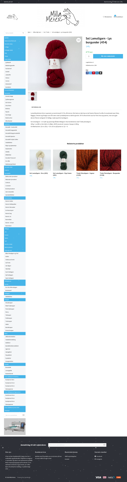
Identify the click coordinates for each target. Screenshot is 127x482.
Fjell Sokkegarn (9, 275)
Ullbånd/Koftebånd (10, 336)
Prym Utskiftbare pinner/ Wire (12, 407)
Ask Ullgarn (8, 265)
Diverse (6, 235)
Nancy (7, 312)
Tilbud (6, 56)
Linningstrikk (8, 370)
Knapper (7, 299)
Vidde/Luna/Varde (9, 259)
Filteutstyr (7, 410)
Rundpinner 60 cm (10, 383)
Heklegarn (7, 293)
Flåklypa (7, 229)
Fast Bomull (8, 68)
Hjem (29, 32)
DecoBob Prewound (10, 158)
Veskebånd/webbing (10, 339)
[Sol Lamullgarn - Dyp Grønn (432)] (63, 160)
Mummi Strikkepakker (10, 204)
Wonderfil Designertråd (11, 130)
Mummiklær (8, 219)
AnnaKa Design (9, 96)
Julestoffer (8, 75)
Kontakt (67, 459)
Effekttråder (8, 155)
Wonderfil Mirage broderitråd (12, 133)
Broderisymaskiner (10, 188)
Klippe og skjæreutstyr (10, 145)
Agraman (7, 349)
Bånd (6, 333)
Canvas (7, 81)
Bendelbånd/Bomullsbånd (12, 346)
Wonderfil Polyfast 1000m (11, 139)
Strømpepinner (9, 389)
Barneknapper (8, 327)
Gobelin (7, 71)
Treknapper (8, 315)
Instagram (99, 459)
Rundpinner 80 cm (10, 386)
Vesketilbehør (8, 142)
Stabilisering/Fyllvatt (10, 164)
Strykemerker (8, 148)
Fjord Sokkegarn (9, 272)
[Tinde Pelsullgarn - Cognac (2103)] (87, 160)
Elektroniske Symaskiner (11, 176)
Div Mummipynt (9, 210)
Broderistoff (8, 290)
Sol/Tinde (7, 262)
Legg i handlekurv (109, 56)
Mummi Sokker (9, 201)
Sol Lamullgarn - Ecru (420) (39, 173)
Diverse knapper (9, 330)
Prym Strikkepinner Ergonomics (12, 392)
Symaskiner (7, 173)
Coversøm (8, 185)
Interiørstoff (8, 84)
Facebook (99, 456)
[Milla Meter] (12, 17)
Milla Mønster (8, 121)
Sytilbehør (7, 124)
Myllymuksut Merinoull (10, 41)
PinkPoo (7, 170)
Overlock (7, 182)
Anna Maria (8, 105)
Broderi (6, 284)
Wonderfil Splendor (10, 136)
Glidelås (7, 152)
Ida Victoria (8, 102)
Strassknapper (8, 302)
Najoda (7, 111)
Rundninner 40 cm (10, 395)
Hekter (7, 324)
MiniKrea (7, 108)
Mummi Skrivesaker (10, 207)
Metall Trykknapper (10, 306)
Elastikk (6, 364)
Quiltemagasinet (9, 99)
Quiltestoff (8, 62)
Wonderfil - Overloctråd (11, 127)
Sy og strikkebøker (9, 90)
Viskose (7, 78)
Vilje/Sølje (7, 269)
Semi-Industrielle (9, 192)
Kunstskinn (8, 87)
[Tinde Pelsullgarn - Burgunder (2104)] (110, 160)
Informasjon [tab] (36, 107)
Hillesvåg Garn (8, 250)
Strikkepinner (8, 281)
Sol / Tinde (46, 32)
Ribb (6, 53)
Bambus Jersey (8, 244)
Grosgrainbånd (9, 361)
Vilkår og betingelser (70, 456)
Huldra (7, 256)
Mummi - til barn (9, 222)
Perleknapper (8, 318)
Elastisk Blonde (9, 373)
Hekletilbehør (8, 296)
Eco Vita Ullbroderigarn (11, 287)
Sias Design (8, 115)
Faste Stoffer (8, 59)
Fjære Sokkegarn (9, 278)
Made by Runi (8, 118)
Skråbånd (7, 342)
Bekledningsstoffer (10, 65)
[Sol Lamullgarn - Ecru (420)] (40, 160)
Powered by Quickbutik (23, 477)
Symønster (7, 93)
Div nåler (7, 161)
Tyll (6, 241)
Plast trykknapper (9, 309)
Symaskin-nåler (8, 167)
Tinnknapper (8, 321)
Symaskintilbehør (9, 195)
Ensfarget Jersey (9, 50)
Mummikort (8, 225)
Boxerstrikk (8, 367)
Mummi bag (8, 213)
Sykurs (6, 238)
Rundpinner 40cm (9, 379)
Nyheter (7, 38)
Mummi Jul (8, 216)
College (7, 47)
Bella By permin (8, 247)
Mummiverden (8, 198)
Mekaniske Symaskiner (11, 179)
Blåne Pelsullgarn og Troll (11, 253)
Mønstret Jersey (8, 44)
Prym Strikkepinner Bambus (11, 376)
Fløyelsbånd (8, 355)
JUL (6, 232)
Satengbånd (8, 352)
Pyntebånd (8, 358)
